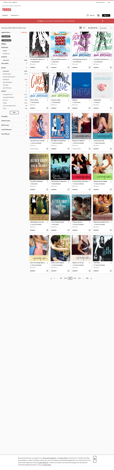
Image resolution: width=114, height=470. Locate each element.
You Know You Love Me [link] (37, 141)
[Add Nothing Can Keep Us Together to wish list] (111, 230)
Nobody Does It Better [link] (100, 181)
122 (75, 278)
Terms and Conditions (49, 458)
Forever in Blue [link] (56, 100)
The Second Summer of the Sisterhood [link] (102, 59)
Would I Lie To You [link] (78, 263)
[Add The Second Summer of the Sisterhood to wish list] (111, 68)
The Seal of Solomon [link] (36, 181)
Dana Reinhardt (57, 183)
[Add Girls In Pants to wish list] (47, 108)
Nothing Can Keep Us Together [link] (102, 222)
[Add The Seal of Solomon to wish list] (47, 190)
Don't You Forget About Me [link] (38, 263)
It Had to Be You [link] (77, 222)
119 (61, 278)
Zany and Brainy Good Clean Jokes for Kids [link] (59, 59)
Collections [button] (15, 15)
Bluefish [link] (74, 100)
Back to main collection (10, 2)
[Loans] (98, 15)
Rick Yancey (35, 183)
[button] (100, 2)
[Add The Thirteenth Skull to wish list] (68, 230)
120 (65, 278)
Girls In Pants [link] (34, 100)
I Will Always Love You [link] (37, 222)
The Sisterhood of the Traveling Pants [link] (80, 59)
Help (109, 2)
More (14, 112)
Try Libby (40, 21)
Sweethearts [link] (97, 100)
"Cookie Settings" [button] (42, 462)
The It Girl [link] (97, 263)
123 (79, 278)
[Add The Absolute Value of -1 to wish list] (47, 68)
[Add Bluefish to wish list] (89, 108)
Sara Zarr (97, 102)
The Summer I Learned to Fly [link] (59, 181)
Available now (6, 53)
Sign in (106, 15)
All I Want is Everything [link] (58, 141)
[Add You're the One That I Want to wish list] (89, 190)
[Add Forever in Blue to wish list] (68, 108)
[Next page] (91, 278)
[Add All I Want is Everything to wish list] (68, 149)
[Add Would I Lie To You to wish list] (89, 271)
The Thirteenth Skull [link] (57, 222)
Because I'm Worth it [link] (78, 141)
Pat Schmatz (77, 102)
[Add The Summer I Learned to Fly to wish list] (68, 190)
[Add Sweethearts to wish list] (111, 108)
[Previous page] (51, 278)
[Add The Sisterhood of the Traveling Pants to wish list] (89, 68)
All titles (5, 51)
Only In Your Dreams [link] (57, 263)
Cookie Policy (47, 465)
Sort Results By (92, 28)
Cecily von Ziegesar (36, 143)
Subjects (5, 15)
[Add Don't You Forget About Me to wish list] (47, 271)
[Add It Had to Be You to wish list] (89, 230)
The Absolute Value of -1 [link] (37, 59)
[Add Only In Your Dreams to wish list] (68, 271)
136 (87, 278)
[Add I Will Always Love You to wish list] (47, 230)
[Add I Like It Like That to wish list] (111, 149)
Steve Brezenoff (36, 61)
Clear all (24, 32)
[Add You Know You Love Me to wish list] (47, 149)
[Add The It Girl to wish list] (111, 271)
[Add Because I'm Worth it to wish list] (89, 149)
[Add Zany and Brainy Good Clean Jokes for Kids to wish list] (68, 68)
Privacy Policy (63, 458)
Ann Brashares (77, 61)
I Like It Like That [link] (99, 141)
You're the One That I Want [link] (80, 181)
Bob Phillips (56, 61)
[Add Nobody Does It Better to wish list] (111, 190)
